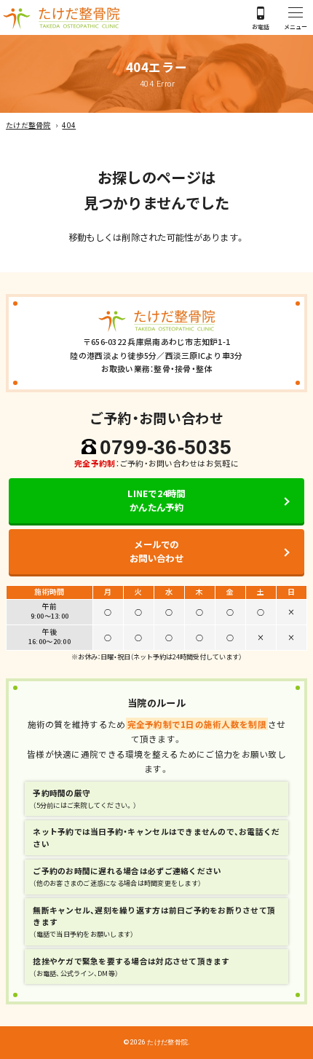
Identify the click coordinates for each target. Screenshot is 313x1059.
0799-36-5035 (165, 447)
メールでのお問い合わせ (156, 551)
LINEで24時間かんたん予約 (156, 500)
